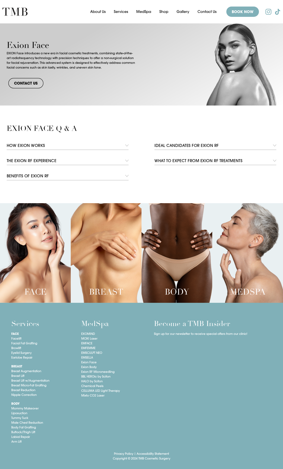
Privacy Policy (123, 454)
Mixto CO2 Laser (92, 395)
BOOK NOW (243, 11)
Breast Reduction (23, 390)
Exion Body (89, 367)
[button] (98, 11)
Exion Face (89, 362)
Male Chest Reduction (27, 423)
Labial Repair (20, 437)
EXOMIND (88, 334)
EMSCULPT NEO (91, 353)
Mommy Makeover (25, 408)
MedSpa (143, 11)
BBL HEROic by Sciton (96, 376)
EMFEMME (88, 348)
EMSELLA (87, 357)
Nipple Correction (24, 395)
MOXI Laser (89, 338)
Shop (163, 11)
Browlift (16, 348)
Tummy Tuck (19, 418)
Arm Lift (16, 441)
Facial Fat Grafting (24, 343)
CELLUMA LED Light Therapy (100, 391)
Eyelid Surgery (21, 353)
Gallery (183, 11)
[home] (15, 12)
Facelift (16, 338)
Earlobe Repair (21, 357)
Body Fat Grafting (23, 427)
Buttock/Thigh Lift (23, 432)
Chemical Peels (92, 386)
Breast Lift (17, 376)
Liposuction (19, 413)
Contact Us (207, 11)
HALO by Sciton (92, 381)
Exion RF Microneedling (98, 372)
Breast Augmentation (26, 371)
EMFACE (86, 343)
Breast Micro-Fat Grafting (29, 385)
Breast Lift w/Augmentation (30, 380)
